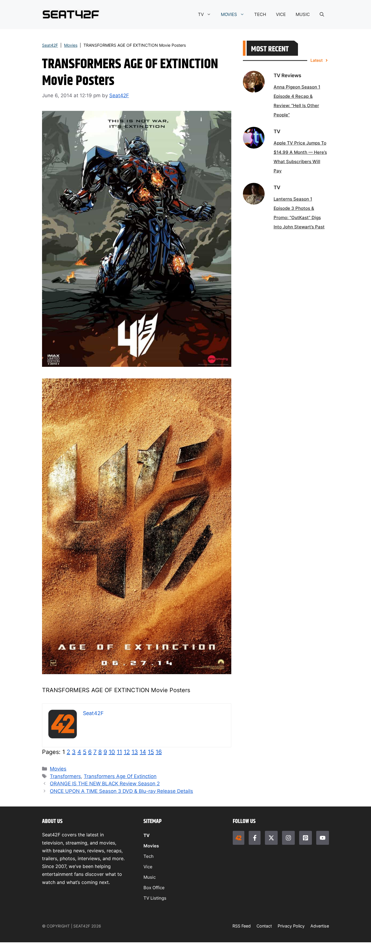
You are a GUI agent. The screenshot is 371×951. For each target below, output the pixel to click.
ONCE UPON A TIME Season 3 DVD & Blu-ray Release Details (121, 791)
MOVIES (229, 14)
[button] (322, 14)
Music (149, 877)
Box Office (154, 887)
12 (127, 751)
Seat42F (50, 45)
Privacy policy (291, 925)
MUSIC (303, 14)
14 (143, 751)
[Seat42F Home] (238, 838)
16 (159, 751)
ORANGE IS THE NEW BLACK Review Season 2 (105, 783)
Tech (148, 856)
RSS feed (241, 925)
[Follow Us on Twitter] (271, 838)
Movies (70, 45)
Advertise (319, 925)
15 (151, 751)
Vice (147, 866)
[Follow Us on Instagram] (288, 838)
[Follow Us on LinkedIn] (305, 838)
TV (201, 14)
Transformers (65, 776)
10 (112, 751)
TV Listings (154, 898)
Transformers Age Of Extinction (120, 776)
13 (135, 751)
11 (119, 751)
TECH (260, 14)
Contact (264, 925)
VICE (281, 14)
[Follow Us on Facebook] (254, 838)
